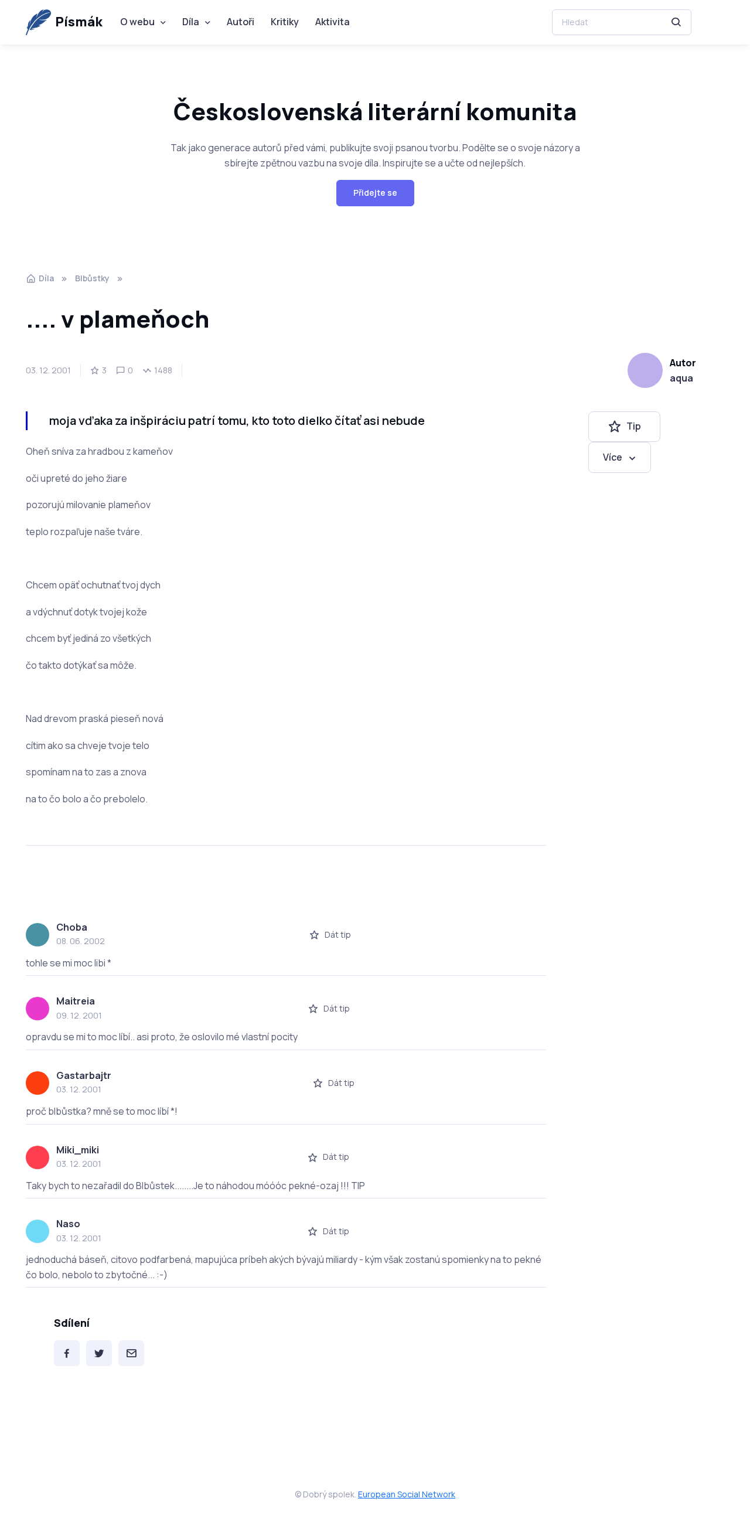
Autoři (240, 21)
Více (612, 457)
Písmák (79, 21)
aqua (681, 378)
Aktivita (332, 21)
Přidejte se (375, 192)
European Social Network (406, 1494)
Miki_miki (77, 1149)
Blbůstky (92, 278)
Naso (68, 1223)
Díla (190, 21)
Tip (633, 426)
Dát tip (338, 934)
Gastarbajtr (83, 1075)
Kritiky (285, 21)
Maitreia (75, 1001)
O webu (137, 21)
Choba (71, 927)
